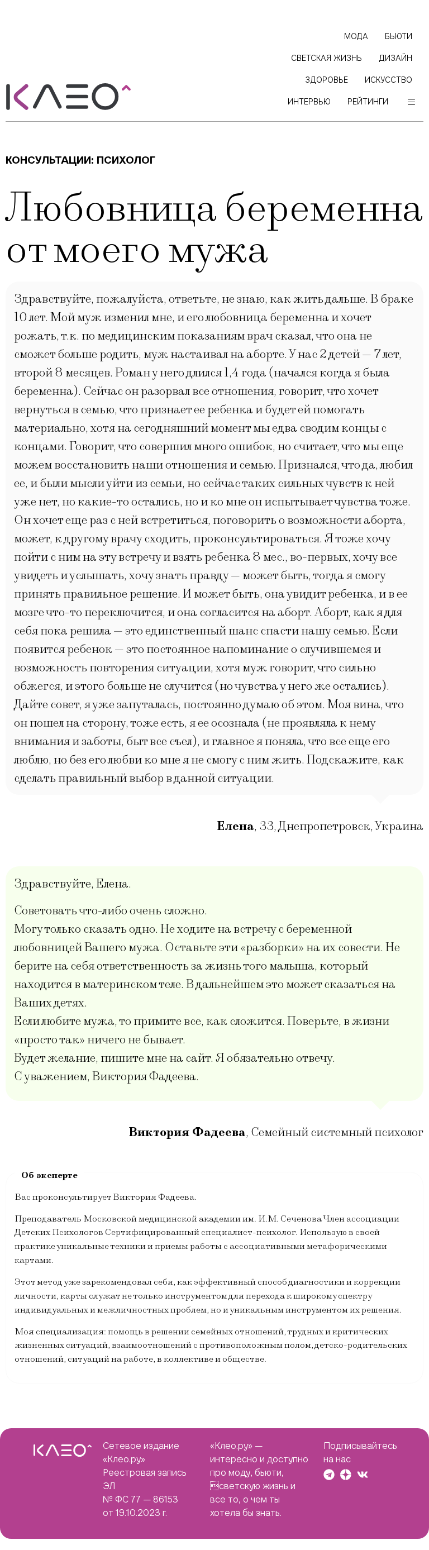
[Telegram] (329, 1474)
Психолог (126, 160)
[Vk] (362, 1474)
